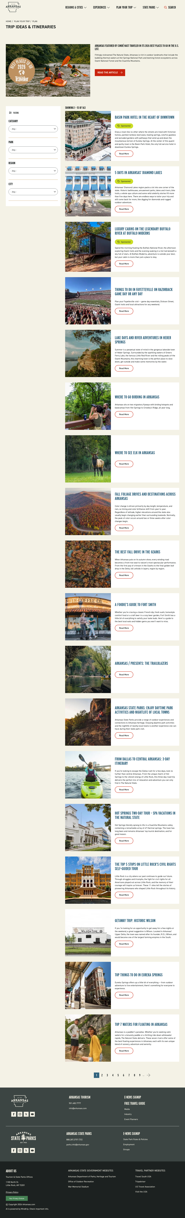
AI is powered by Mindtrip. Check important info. (27, 1208)
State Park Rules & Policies (135, 1139)
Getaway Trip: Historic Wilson (135, 920)
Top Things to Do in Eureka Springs (139, 975)
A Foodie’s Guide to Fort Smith (135, 604)
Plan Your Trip (124, 7)
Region (12, 163)
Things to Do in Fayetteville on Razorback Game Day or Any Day (144, 291)
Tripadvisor (140, 1181)
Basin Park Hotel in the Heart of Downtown (144, 117)
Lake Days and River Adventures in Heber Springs (143, 339)
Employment (128, 1144)
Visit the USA (141, 1191)
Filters (16, 113)
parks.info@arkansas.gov (77, 1144)
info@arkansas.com (78, 1108)
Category (13, 121)
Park (11, 142)
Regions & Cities (74, 7)
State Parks (149, 7)
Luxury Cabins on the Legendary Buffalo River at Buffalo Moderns (142, 231)
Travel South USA (143, 1176)
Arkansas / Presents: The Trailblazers (141, 663)
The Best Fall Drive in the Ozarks (137, 552)
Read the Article (108, 72)
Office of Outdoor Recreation (81, 1181)
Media (127, 1109)
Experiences (99, 7)
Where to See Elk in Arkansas (135, 453)
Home (8, 21)
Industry (128, 1114)
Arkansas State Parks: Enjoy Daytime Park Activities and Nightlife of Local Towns (144, 710)
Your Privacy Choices (16, 1198)
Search (172, 7)
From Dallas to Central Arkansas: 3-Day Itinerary (142, 761)
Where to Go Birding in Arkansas (137, 397)
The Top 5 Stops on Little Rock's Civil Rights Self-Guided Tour (145, 866)
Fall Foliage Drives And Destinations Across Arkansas (145, 496)
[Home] (13, 7)
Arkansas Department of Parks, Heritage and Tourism (92, 1176)
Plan (34, 21)
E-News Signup (132, 1097)
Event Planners (131, 1119)
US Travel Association (145, 1186)
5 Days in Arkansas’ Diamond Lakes (138, 172)
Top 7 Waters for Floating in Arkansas (141, 1024)
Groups (126, 1149)
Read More (126, 154)
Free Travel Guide (134, 1103)
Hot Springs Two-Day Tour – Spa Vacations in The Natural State (145, 815)
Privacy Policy (12, 1192)
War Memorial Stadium (78, 1186)
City (11, 184)
